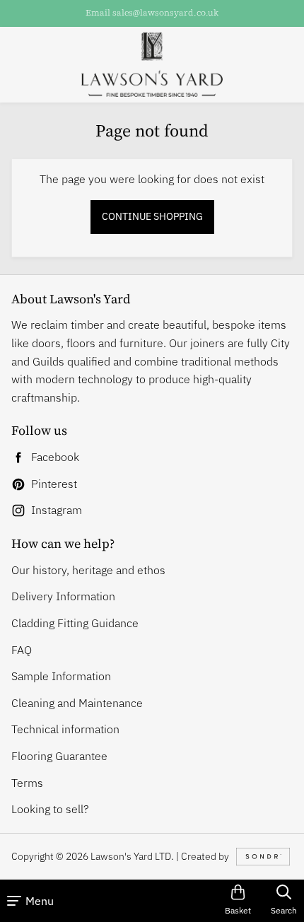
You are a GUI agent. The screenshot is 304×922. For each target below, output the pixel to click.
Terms (27, 783)
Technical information (65, 729)
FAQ (21, 650)
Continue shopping (152, 216)
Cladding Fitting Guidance (75, 623)
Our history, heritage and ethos (88, 570)
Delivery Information (63, 596)
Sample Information (61, 676)
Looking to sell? (50, 809)
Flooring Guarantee (59, 756)
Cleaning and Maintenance (77, 703)
